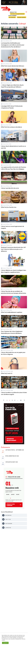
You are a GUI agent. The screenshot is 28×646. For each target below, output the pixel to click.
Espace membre (12, 15)
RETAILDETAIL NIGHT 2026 (12, 462)
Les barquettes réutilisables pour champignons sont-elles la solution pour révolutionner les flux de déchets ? (12, 45)
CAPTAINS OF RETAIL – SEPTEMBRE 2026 (14, 450)
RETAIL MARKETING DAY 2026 (12, 456)
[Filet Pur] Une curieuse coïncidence (11, 127)
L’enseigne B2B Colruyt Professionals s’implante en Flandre (12, 107)
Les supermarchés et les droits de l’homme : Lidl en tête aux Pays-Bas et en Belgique (13, 168)
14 (20, 400)
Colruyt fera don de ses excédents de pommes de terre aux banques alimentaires (13, 292)
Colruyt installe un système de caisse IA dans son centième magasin (14, 393)
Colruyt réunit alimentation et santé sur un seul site (13, 147)
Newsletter (13, 12)
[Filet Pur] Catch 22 (6, 373)
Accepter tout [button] (5, 642)
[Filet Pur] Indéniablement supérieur (11, 312)
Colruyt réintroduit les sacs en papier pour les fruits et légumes (13, 353)
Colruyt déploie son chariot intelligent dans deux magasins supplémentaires (13, 271)
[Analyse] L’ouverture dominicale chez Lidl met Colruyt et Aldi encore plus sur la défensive (13, 249)
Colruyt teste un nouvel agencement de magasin (12, 227)
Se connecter (12, 17)
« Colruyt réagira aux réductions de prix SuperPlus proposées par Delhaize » (12, 86)
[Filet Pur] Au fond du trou (8, 207)
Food (4, 41)
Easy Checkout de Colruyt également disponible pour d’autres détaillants (11, 332)
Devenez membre (21, 17)
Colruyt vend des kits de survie (10, 188)
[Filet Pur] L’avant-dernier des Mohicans (12, 66)
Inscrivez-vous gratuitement (17, 14)
